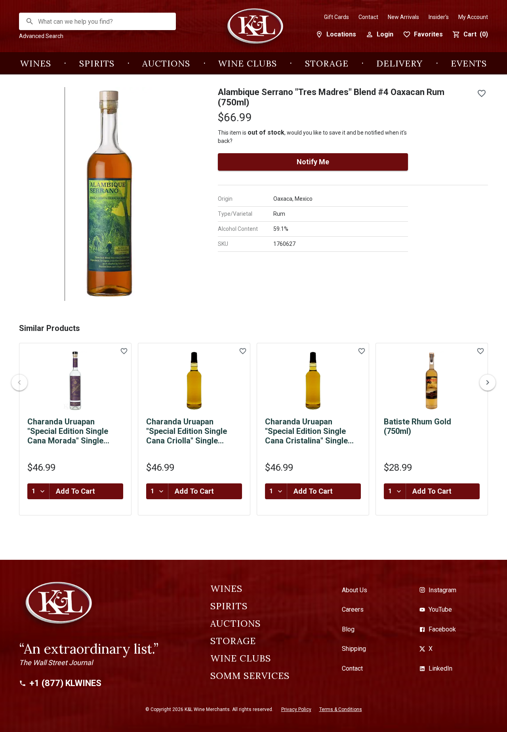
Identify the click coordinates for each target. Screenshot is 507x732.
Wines (35, 63)
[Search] (29, 21)
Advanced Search (41, 36)
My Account (473, 17)
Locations (341, 34)
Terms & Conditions (340, 709)
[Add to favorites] (481, 93)
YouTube (440, 609)
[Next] (487, 382)
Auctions (166, 63)
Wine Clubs (247, 63)
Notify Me (313, 162)
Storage (327, 63)
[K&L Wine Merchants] (253, 30)
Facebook (442, 629)
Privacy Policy (296, 709)
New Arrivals (403, 17)
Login (385, 34)
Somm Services (250, 675)
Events (469, 63)
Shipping (354, 648)
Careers (353, 609)
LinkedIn (440, 668)
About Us (354, 590)
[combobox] (98, 21)
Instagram (442, 590)
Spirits (96, 63)
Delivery (399, 63)
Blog (348, 629)
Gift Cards (336, 17)
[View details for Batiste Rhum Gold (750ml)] (432, 381)
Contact (368, 17)
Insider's (439, 17)
